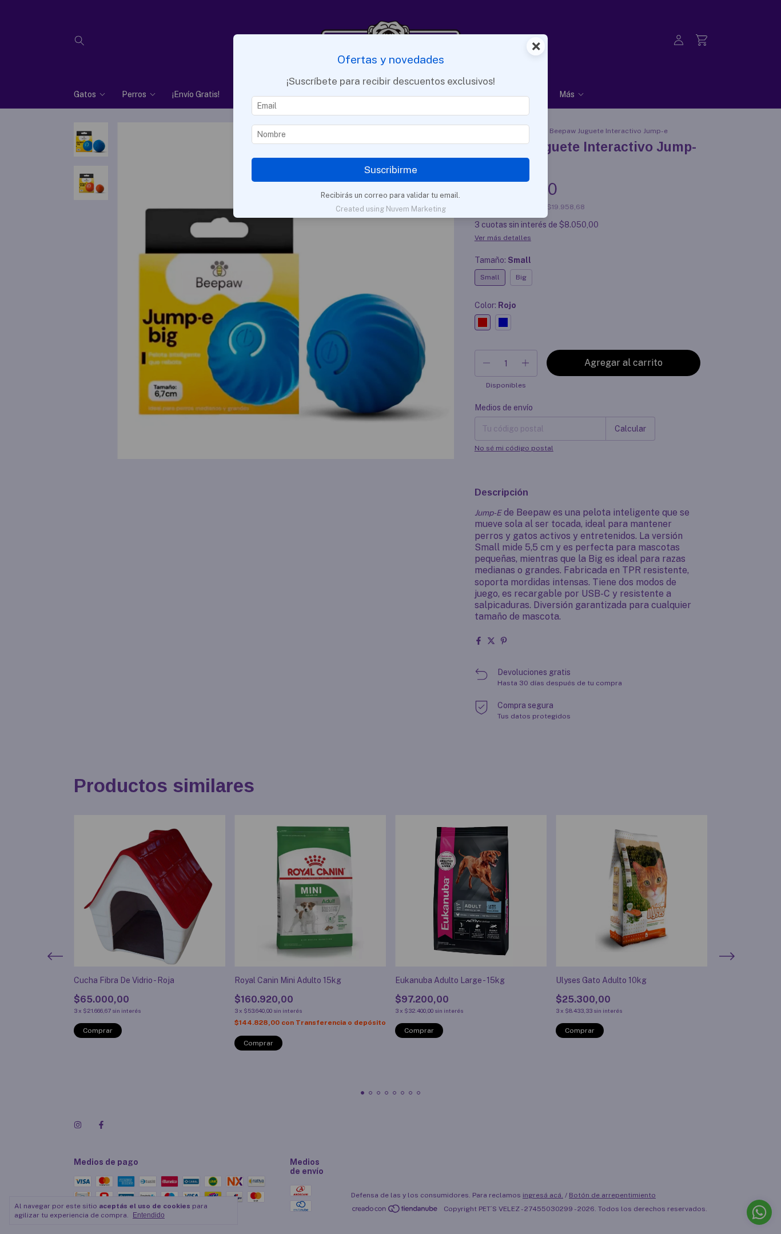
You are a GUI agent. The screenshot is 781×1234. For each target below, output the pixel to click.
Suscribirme (390, 169)
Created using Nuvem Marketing (391, 209)
